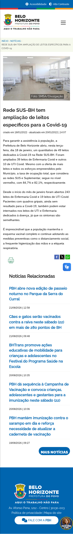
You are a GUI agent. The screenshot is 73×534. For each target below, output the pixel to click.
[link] (36, 520)
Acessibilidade (38, 4)
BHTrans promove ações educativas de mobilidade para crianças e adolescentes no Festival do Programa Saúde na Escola (36, 356)
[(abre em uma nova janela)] (62, 256)
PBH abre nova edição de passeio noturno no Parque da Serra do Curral (38, 293)
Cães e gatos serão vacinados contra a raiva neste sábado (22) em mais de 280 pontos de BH (36, 322)
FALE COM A (39, 520)
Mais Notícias (54, 452)
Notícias (15, 41)
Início (5, 41)
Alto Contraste (61, 4)
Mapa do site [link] (52, 512)
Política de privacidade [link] (27, 512)
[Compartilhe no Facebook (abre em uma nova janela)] (56, 256)
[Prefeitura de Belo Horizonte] (21, 19)
